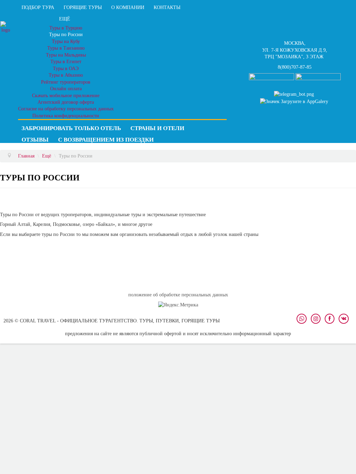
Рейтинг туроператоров (65, 82)
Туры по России (66, 34)
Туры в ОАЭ (66, 68)
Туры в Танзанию (65, 48)
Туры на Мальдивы (66, 55)
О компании (127, 7)
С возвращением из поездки (106, 139)
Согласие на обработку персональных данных (66, 108)
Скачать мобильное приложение (65, 95)
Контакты (167, 7)
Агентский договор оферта (66, 102)
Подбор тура (38, 7)
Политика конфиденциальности (65, 115)
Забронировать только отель (71, 128)
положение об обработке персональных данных (178, 294)
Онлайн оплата (66, 88)
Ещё (64, 19)
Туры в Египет (65, 61)
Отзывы (35, 139)
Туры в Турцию (65, 28)
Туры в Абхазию (66, 75)
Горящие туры (83, 7)
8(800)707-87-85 (295, 67)
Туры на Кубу (66, 41)
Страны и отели (157, 128)
